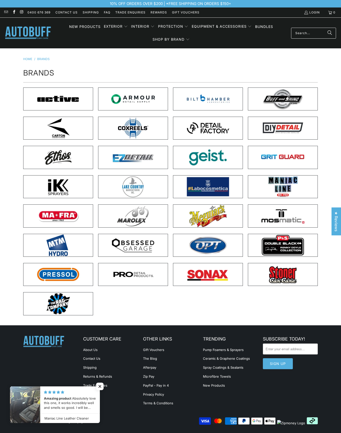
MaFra (58, 215)
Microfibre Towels (217, 376)
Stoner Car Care (283, 274)
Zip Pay (148, 376)
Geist (208, 157)
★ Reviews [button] (336, 221)
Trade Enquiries (130, 12)
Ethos (58, 157)
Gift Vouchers (185, 12)
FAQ (107, 12)
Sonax (208, 274)
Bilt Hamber (208, 98)
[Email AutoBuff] (6, 12)
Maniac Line (283, 186)
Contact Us (66, 12)
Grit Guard (283, 157)
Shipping (91, 12)
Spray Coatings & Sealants (223, 367)
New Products (214, 385)
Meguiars (208, 215)
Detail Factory (208, 128)
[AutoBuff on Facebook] (13, 12)
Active (58, 98)
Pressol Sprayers (58, 274)
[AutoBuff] (28, 33)
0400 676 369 (38, 12)
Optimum (208, 245)
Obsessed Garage (133, 245)
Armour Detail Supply (133, 98)
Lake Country (133, 186)
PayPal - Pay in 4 (156, 385)
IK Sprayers (58, 186)
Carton (58, 128)
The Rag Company (58, 303)
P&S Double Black (283, 245)
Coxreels (133, 128)
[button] (116, 26)
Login (314, 12)
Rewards (159, 12)
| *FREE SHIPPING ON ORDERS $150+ (197, 3)
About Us (90, 350)
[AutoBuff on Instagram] (21, 12)
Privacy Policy (153, 394)
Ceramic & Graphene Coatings (226, 358)
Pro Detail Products (133, 274)
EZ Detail (133, 157)
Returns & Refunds (97, 376)
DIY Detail (283, 128)
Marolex (133, 215)
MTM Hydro (58, 245)
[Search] (330, 33)
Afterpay (149, 367)
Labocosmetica (208, 186)
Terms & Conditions (158, 403)
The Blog (150, 358)
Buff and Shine (283, 98)
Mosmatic (283, 215)
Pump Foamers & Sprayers (223, 350)
